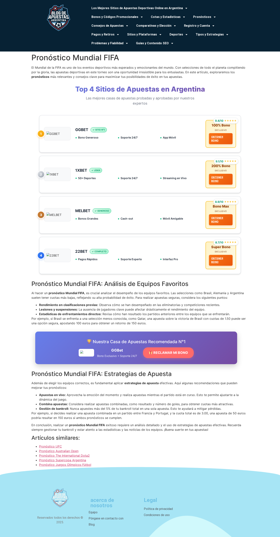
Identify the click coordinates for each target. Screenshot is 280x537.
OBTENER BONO (217, 138)
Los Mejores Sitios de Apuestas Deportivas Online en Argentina (137, 8)
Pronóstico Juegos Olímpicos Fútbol (65, 465)
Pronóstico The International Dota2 (64, 455)
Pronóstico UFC (50, 446)
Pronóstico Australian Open (58, 451)
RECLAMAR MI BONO (170, 353)
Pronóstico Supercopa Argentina (62, 460)
